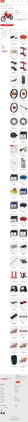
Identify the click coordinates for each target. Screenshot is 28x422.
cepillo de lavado (23, 114)
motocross (23, 295)
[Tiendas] (13, 1)
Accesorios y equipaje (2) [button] (3, 33)
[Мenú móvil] (1, 3)
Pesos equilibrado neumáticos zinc (14, 253)
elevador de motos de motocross (23, 281)
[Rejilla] (16, 29)
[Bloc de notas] (22, 1)
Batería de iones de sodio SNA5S (14, 225)
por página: (11, 370)
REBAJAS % (4, 47)
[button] (26, 3)
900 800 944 (4, 379)
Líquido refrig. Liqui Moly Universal (23, 169)
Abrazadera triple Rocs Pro (23, 58)
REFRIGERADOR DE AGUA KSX (23, 86)
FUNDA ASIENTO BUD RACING (14, 86)
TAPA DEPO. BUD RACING (23, 225)
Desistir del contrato (3, 394)
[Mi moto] (17, 1)
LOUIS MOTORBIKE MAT (23, 309)
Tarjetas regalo (2, 391)
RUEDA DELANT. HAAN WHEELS (23, 100)
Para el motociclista (17, 391)
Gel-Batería (14, 239)
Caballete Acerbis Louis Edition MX (14, 295)
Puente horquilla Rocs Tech (14, 72)
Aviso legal (16, 397)
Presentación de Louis (3, 397)
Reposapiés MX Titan (14, 309)
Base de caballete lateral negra (14, 366)
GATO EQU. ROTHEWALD (14, 281)
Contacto (1, 385)
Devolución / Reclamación (3, 393)
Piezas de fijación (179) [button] (3, 37)
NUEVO (3, 45)
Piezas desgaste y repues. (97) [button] (4, 30)
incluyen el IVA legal (15, 418)
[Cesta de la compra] (26, 1)
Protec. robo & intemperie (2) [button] (4, 34)
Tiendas (1, 398)
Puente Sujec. (23, 323)
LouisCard (2, 392)
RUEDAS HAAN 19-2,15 (14, 100)
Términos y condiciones (17, 398)
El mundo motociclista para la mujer (18, 385)
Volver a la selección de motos (4, 6)
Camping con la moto (17, 392)
